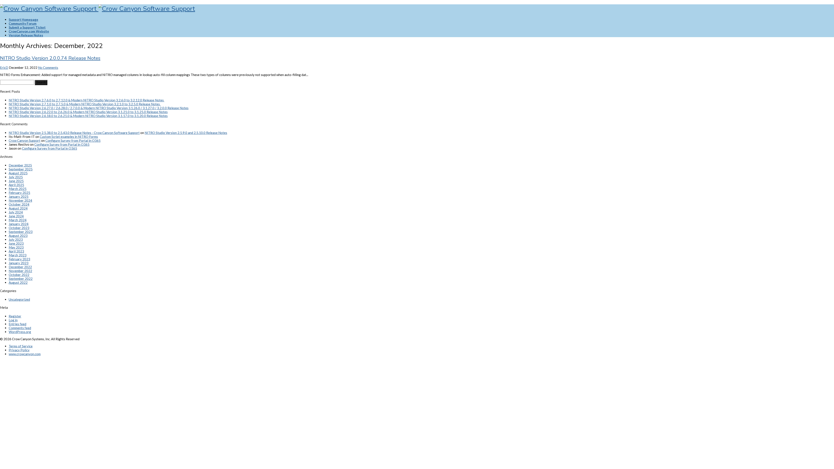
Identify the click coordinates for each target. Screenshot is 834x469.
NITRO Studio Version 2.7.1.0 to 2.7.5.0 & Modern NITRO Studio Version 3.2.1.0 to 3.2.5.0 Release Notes (85, 104)
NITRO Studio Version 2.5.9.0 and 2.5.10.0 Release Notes (186, 133)
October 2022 (19, 275)
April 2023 (16, 251)
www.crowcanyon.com (25, 354)
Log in (13, 320)
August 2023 (18, 236)
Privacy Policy (19, 350)
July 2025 (16, 177)
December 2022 (20, 267)
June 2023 (16, 243)
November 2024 (20, 200)
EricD (4, 67)
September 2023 (21, 232)
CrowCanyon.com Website (29, 31)
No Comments (48, 67)
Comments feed (20, 328)
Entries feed (17, 324)
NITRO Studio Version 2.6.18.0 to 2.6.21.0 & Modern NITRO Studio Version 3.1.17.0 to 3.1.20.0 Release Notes (88, 116)
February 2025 (19, 193)
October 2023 (19, 228)
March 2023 (17, 255)
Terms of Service (21, 346)
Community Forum (22, 23)
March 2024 (17, 220)
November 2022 (20, 271)
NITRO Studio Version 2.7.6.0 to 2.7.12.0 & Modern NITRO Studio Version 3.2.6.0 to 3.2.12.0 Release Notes (86, 100)
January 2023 (18, 263)
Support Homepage (23, 19)
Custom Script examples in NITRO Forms (69, 137)
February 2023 (19, 259)
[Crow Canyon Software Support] (97, 8)
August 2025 (18, 173)
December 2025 (20, 165)
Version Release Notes (26, 35)
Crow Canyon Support (24, 140)
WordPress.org (20, 332)
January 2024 (18, 224)
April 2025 (16, 185)
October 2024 (19, 204)
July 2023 (16, 239)
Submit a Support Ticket (27, 27)
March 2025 (17, 189)
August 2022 (18, 282)
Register (15, 316)
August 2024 (18, 208)
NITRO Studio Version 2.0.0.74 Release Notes (50, 58)
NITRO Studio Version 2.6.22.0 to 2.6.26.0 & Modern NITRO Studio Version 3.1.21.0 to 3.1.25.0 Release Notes (88, 112)
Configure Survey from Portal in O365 (73, 140)
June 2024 (16, 216)
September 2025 (21, 169)
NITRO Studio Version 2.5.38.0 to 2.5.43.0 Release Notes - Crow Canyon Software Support (74, 133)
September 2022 (21, 279)
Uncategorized (19, 299)
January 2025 (18, 196)
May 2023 (16, 247)
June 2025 (16, 181)
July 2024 (16, 212)
